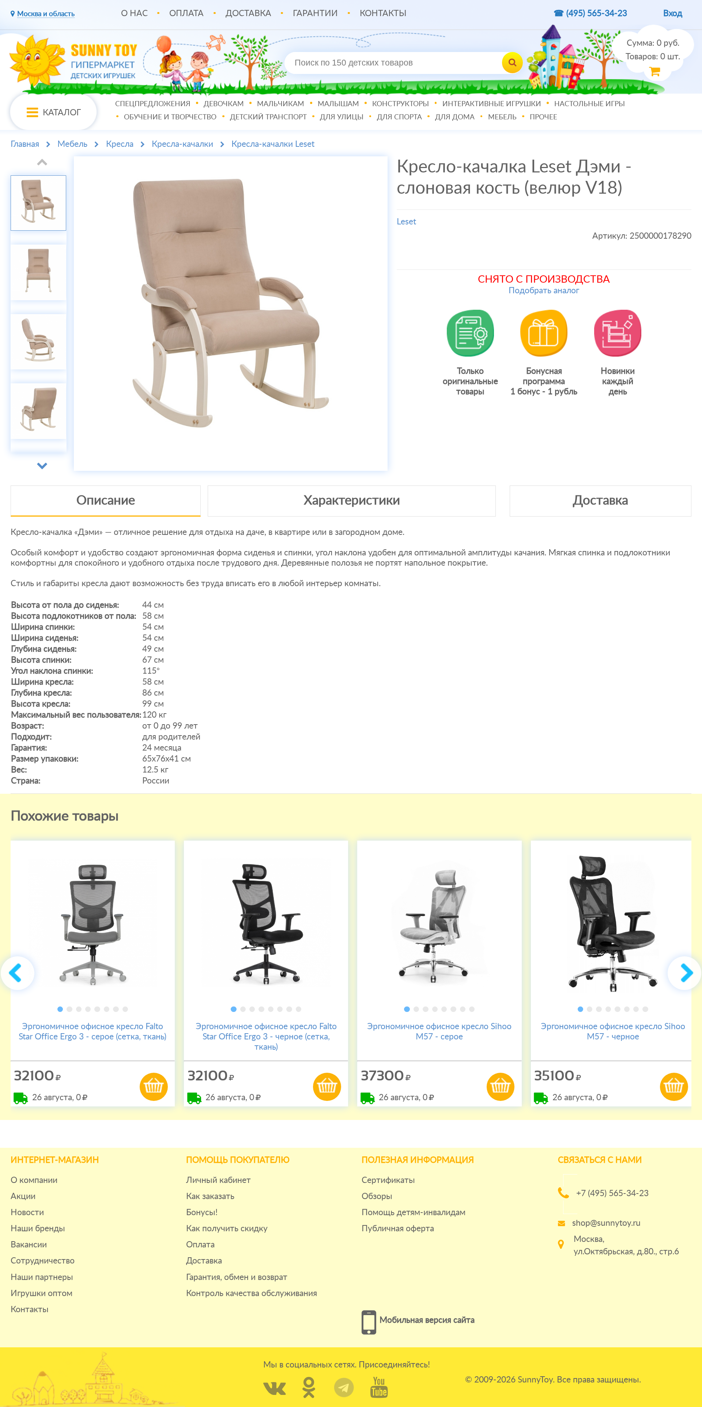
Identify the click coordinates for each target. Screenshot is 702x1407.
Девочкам (224, 104)
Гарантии (315, 13)
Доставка (248, 13)
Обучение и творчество (170, 117)
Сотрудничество (43, 1261)
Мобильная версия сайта (427, 1320)
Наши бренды (38, 1228)
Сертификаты (388, 1180)
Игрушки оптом (41, 1293)
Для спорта (399, 117)
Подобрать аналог (544, 290)
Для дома (455, 117)
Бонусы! (202, 1212)
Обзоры (377, 1196)
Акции (23, 1196)
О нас (134, 13)
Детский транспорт (268, 117)
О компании (34, 1180)
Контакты (383, 13)
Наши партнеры (42, 1277)
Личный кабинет (218, 1180)
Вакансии (29, 1244)
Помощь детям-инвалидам (413, 1212)
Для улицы (341, 117)
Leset (406, 221)
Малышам (338, 104)
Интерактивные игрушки (491, 104)
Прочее (543, 117)
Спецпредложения (152, 104)
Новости (27, 1212)
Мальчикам (280, 104)
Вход (672, 13)
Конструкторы (400, 104)
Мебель (502, 117)
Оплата (186, 13)
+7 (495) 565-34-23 (612, 1193)
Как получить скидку (227, 1228)
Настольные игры (589, 104)
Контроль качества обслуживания (251, 1293)
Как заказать (210, 1196)
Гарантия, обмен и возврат (236, 1277)
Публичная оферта (398, 1228)
